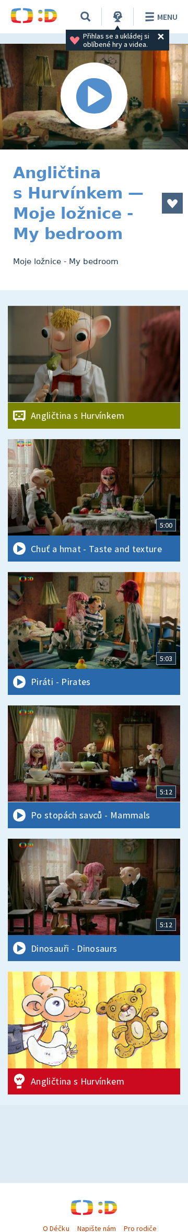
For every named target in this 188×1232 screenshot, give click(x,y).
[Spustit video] (94, 97)
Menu (167, 16)
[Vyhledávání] (85, 16)
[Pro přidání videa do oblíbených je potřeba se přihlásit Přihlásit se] (172, 203)
